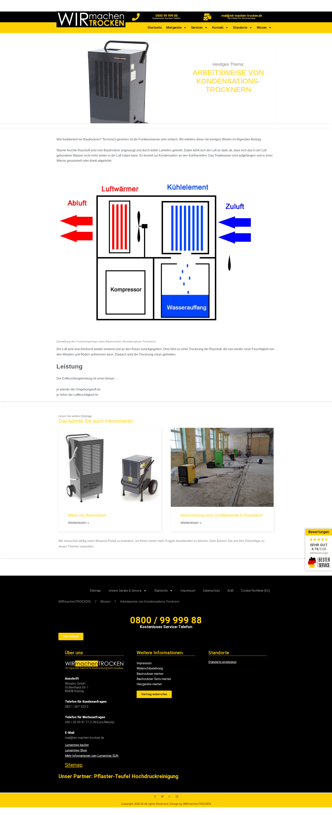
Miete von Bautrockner (87, 515)
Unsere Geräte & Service (125, 590)
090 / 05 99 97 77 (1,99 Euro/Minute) (89, 722)
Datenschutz (211, 590)
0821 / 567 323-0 (76, 706)
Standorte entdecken (222, 662)
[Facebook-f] (155, 796)
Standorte (240, 27)
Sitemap (95, 590)
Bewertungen (318, 532)
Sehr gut (319, 545)
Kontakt (217, 27)
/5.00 (318, 549)
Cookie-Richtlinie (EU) (255, 590)
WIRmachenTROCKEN (74, 601)
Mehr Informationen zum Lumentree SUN (91, 756)
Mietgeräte (174, 27)
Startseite (155, 27)
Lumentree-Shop (76, 750)
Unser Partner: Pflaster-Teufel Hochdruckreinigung (118, 776)
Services (197, 27)
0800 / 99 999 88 (166, 620)
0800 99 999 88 (166, 15)
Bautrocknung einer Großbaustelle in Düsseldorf (221, 515)
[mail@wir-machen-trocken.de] (207, 17)
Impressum (187, 590)
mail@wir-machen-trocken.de (241, 15)
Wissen (262, 27)
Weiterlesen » (78, 523)
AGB (230, 590)
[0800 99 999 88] (136, 17)
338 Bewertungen (319, 553)
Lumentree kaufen (77, 745)
